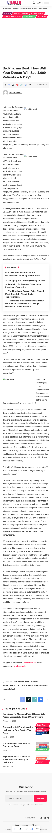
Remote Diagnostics (12, 16)
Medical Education (41, 725)
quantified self (41, 685)
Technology (29, 16)
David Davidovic (15, 92)
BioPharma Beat (21, 681)
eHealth (7, 13)
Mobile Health (37, 13)
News (39, 733)
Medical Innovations (42, 729)
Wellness (42, 16)
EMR (23, 685)
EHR (18, 685)
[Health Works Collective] (14, 3)
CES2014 (34, 681)
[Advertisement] (26, 41)
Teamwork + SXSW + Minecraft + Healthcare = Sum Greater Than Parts (18, 730)
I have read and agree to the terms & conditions (27, 805)
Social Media (40, 761)
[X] (41, 818)
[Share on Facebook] (9, 85)
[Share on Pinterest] (17, 85)
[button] (5, 3)
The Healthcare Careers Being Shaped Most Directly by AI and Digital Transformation (24, 294)
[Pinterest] (45, 818)
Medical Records (21, 13)
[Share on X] (13, 85)
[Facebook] (38, 818)
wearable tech (9, 689)
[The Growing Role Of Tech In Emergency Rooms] (42, 746)
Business (41, 758)
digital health (9, 685)
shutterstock (30, 663)
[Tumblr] (48, 818)
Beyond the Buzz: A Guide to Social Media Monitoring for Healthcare (16, 759)
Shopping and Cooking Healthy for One (26, 280)
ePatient (29, 685)
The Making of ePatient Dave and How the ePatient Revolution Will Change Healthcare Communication (24, 304)
